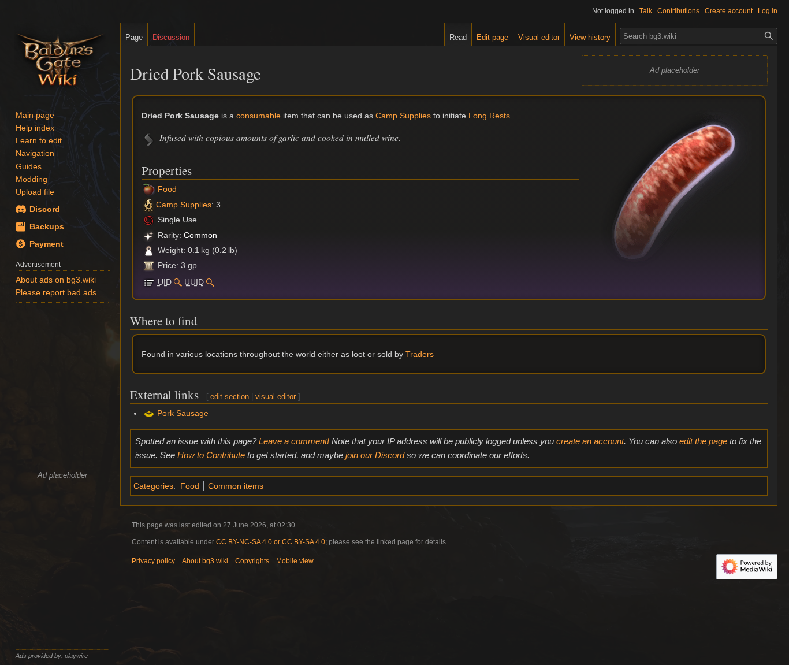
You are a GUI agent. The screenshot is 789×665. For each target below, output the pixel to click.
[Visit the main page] (60, 58)
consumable (258, 115)
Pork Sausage (183, 413)
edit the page (703, 441)
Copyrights (252, 561)
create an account (590, 441)
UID (165, 282)
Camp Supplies (403, 115)
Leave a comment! (294, 441)
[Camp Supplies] (149, 189)
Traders (419, 354)
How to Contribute (211, 455)
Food (167, 189)
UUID (194, 282)
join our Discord (374, 455)
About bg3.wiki (205, 561)
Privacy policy (153, 561)
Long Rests (489, 115)
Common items (235, 486)
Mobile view (295, 561)
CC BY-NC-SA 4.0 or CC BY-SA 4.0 (270, 542)
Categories (153, 486)
